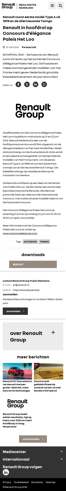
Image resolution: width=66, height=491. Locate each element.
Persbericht (29, 47)
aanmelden (13, 311)
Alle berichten (31, 439)
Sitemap (50, 482)
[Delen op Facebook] (18, 84)
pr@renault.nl (21, 284)
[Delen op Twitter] (27, 84)
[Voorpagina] (9, 6)
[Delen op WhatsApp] (44, 84)
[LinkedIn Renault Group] (6, 472)
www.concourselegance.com (20, 233)
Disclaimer (37, 482)
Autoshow (30, 241)
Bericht (18, 264)
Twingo (44, 241)
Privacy (7, 482)
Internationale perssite (26, 289)
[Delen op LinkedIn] (35, 84)
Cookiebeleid (21, 482)
